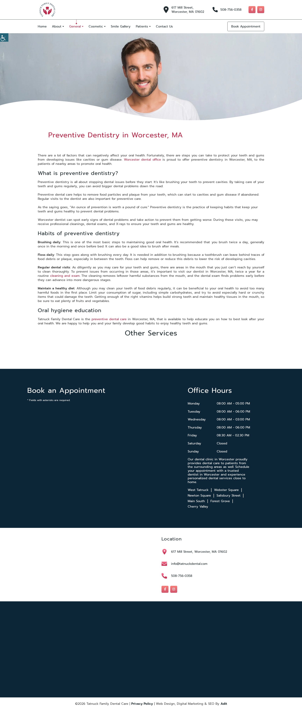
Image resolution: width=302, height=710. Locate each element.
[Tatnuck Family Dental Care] (47, 10)
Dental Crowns (124, 643)
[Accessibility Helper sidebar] (4, 37)
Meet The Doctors (91, 638)
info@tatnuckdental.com (189, 564)
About (56, 26)
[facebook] (252, 9)
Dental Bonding (159, 638)
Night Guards (158, 657)
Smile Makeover (125, 661)
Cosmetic (96, 26)
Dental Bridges (193, 638)
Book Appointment (245, 26)
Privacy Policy (142, 704)
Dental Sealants (125, 648)
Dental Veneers (159, 648)
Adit (224, 704)
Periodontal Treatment (196, 661)
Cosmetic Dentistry (126, 638)
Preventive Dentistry (161, 661)
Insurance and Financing (94, 652)
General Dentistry (194, 652)
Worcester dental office (142, 159)
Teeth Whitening (193, 657)
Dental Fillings (158, 643)
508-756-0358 (231, 10)
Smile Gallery (121, 26)
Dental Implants (193, 643)
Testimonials (88, 648)
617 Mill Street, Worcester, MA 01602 (187, 9)
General (75, 26)
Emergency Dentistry (127, 652)
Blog (85, 657)
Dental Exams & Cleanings (198, 666)
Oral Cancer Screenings (128, 666)
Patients (142, 26)
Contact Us (164, 26)
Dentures (190, 648)
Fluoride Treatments (161, 652)
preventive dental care (109, 319)
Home (42, 26)
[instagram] (260, 9)
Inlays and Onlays (126, 657)
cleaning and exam (65, 275)
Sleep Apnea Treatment (163, 666)
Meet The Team (90, 643)
